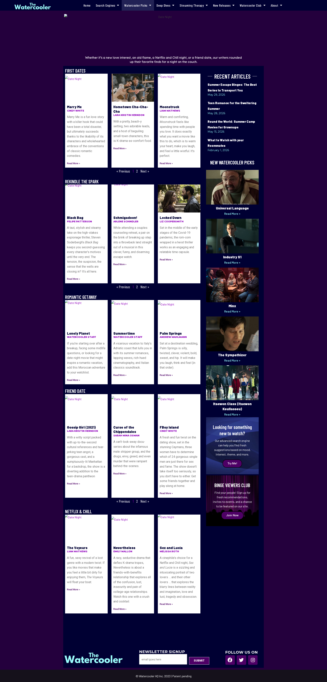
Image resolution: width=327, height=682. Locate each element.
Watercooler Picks (135, 5)
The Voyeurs (77, 548)
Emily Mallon (122, 551)
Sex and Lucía (171, 548)
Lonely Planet (78, 333)
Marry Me (74, 107)
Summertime (124, 333)
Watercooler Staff (81, 337)
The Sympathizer (232, 355)
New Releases (221, 5)
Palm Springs (171, 333)
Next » (144, 171)
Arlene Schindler (125, 221)
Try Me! (232, 463)
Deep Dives (163, 5)
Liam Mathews (170, 110)
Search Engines (105, 5)
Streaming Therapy (192, 5)
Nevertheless (124, 548)
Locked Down (170, 218)
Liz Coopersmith (172, 221)
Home (86, 5)
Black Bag (75, 218)
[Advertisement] (232, 585)
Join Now (232, 515)
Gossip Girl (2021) (81, 427)
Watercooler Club (251, 5)
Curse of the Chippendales (124, 429)
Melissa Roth (169, 551)
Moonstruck (169, 107)
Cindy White (75, 110)
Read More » (73, 163)
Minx (232, 306)
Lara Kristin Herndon (128, 115)
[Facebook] (230, 660)
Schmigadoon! (125, 218)
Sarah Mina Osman (126, 435)
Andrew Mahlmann (173, 337)
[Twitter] (241, 660)
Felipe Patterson (79, 221)
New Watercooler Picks (232, 162)
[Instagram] (253, 660)
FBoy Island (169, 427)
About (274, 5)
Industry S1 (232, 257)
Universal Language (232, 208)
